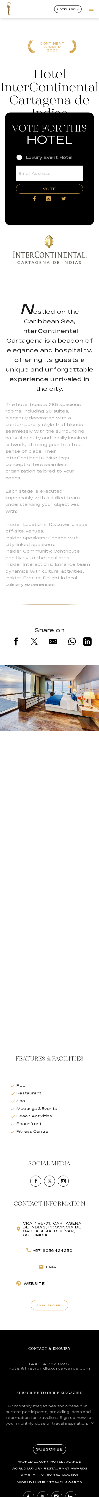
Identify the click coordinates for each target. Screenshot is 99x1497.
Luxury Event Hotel (49, 157)
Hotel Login (68, 9)
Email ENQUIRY (49, 1305)
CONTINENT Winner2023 (52, 47)
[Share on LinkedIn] (87, 643)
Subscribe (49, 1449)
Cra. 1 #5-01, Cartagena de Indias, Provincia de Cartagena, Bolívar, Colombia (52, 1229)
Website (34, 1283)
